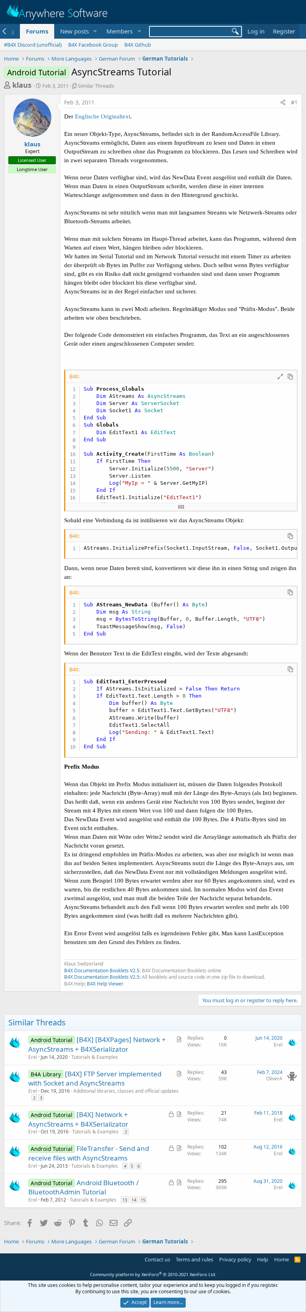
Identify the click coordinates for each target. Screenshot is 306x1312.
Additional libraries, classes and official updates (125, 1091)
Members (119, 31)
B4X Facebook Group (93, 44)
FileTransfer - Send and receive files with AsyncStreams (88, 1153)
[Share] (283, 102)
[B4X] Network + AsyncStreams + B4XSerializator (78, 1119)
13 (124, 1200)
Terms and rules (194, 1259)
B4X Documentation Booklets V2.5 (101, 970)
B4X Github (137, 44)
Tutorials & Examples (94, 1057)
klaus (21, 85)
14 (133, 1200)
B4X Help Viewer (105, 983)
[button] (94, 31)
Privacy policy (235, 1259)
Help (262, 1259)
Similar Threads (96, 85)
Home (281, 1259)
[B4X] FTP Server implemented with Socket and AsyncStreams (94, 1078)
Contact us (157, 1259)
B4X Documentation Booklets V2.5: (102, 977)
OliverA (274, 1078)
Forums (37, 31)
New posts (74, 31)
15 (143, 1200)
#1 (294, 102)
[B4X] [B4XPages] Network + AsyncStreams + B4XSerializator (97, 1044)
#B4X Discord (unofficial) (33, 44)
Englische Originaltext (102, 116)
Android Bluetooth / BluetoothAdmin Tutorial (83, 1187)
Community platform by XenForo (153, 1274)
